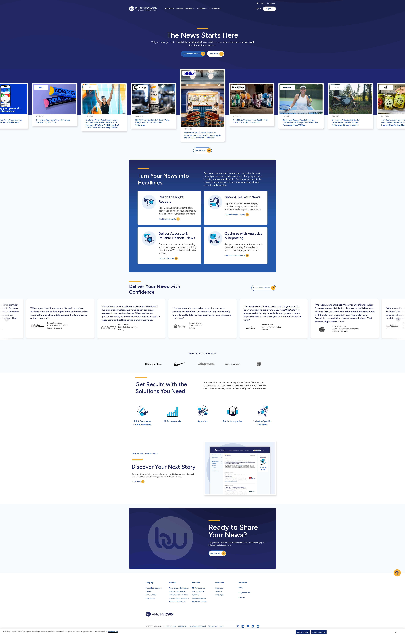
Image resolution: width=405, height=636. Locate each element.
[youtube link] (248, 626)
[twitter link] (237, 626)
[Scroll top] (397, 572)
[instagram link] (258, 626)
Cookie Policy (112, 631)
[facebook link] (253, 626)
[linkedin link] (243, 626)
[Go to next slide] (398, 319)
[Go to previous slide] (7, 319)
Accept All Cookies (319, 632)
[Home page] (143, 8)
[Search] (258, 3)
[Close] (395, 632)
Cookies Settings (302, 632)
